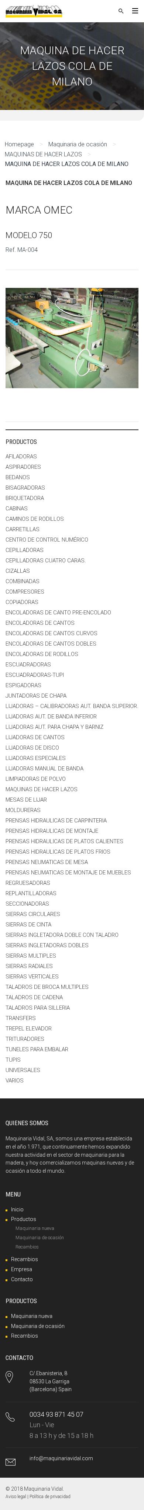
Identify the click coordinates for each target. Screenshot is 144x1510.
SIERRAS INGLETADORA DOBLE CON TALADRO (62, 935)
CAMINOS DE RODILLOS (35, 519)
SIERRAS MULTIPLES (31, 955)
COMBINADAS (23, 581)
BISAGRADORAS (25, 487)
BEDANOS (18, 477)
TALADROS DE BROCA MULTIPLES (47, 987)
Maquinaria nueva (35, 1228)
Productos (23, 1219)
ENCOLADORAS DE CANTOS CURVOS (51, 633)
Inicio (17, 1209)
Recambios (27, 1247)
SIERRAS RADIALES (29, 966)
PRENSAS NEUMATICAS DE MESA (47, 862)
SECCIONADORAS (27, 903)
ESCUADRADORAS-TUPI (35, 675)
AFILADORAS (21, 456)
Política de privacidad (50, 1496)
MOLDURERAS (23, 810)
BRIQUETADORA (25, 498)
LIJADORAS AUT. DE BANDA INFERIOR (51, 716)
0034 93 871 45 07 (56, 1414)
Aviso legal (16, 1496)
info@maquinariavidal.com (61, 1458)
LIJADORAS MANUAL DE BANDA (44, 768)
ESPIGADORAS (23, 685)
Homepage (19, 144)
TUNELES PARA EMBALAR (37, 1049)
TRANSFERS (21, 1018)
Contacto (22, 1279)
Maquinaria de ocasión (77, 144)
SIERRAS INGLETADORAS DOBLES (47, 945)
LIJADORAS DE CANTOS (35, 737)
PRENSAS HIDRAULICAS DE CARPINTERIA (56, 820)
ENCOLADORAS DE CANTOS (40, 623)
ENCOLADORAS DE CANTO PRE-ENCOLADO (58, 612)
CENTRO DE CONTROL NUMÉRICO (47, 539)
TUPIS (13, 1059)
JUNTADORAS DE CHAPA (36, 695)
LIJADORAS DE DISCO (32, 747)
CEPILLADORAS (25, 550)
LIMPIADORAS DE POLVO (36, 779)
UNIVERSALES (23, 1070)
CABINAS (17, 508)
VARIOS (15, 1080)
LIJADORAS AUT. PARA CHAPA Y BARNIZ (54, 727)
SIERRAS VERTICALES (32, 976)
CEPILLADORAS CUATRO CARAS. (46, 560)
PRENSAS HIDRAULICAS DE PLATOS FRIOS (58, 851)
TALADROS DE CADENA (34, 997)
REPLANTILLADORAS (31, 893)
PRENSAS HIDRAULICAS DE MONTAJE (52, 831)
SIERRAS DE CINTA (28, 924)
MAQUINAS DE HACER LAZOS (43, 154)
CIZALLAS (18, 571)
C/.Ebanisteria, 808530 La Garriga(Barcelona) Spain (51, 1381)
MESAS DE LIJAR (26, 799)
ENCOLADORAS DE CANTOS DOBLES (51, 643)
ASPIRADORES (23, 467)
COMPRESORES (25, 591)
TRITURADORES (25, 1039)
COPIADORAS (22, 602)
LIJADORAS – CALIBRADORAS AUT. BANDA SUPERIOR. (72, 706)
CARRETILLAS (23, 529)
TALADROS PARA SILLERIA (38, 1007)
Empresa (21, 1269)
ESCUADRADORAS (28, 664)
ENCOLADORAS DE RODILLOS (42, 654)
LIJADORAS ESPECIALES (36, 758)
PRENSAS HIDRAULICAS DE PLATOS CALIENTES (64, 841)
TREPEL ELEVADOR (29, 1028)
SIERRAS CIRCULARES (33, 914)
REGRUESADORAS (28, 883)
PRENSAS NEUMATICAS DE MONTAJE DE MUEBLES (68, 872)
